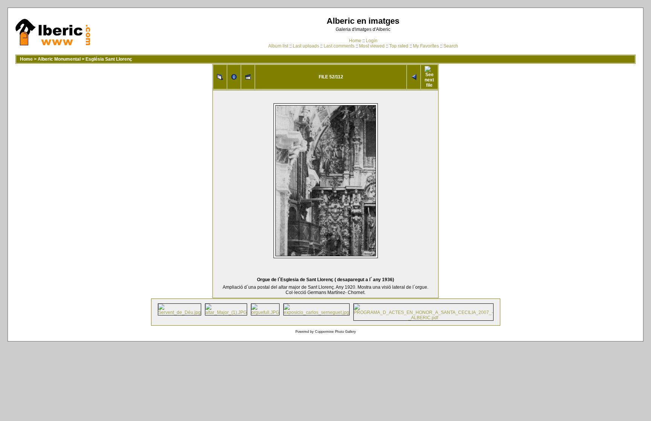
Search (450, 46)
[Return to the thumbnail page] (220, 77)
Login (371, 40)
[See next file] (429, 77)
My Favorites (426, 46)
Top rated (398, 46)
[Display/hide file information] (234, 77)
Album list (278, 46)
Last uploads (306, 46)
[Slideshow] (248, 77)
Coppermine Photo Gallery (335, 332)
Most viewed (372, 46)
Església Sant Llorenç (109, 59)
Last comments (339, 46)
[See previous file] (413, 77)
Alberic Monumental (59, 59)
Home (355, 40)
